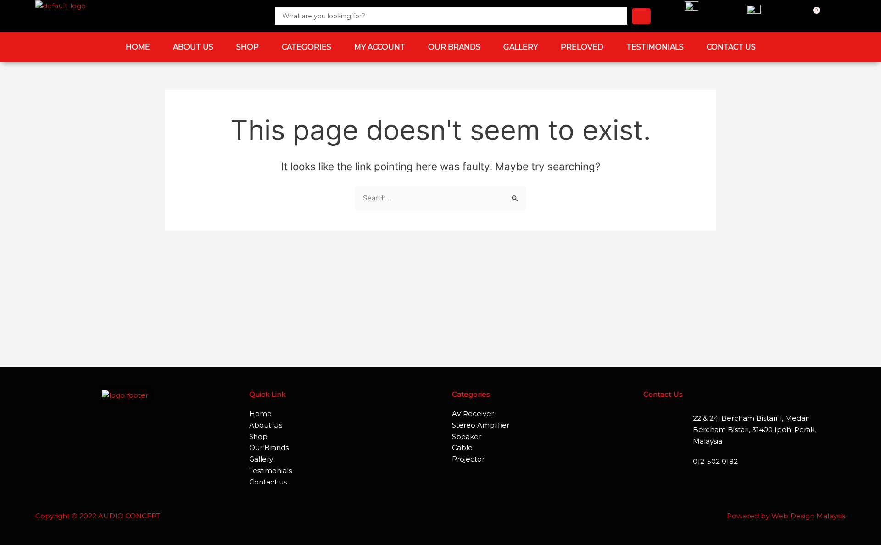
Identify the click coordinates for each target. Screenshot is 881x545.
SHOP (247, 47)
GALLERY (520, 47)
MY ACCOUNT (379, 47)
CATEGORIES (306, 47)
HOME (138, 47)
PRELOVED (582, 47)
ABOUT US (193, 47)
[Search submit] (641, 16)
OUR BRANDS (454, 47)
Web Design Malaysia (808, 516)
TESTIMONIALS (655, 47)
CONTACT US (731, 47)
